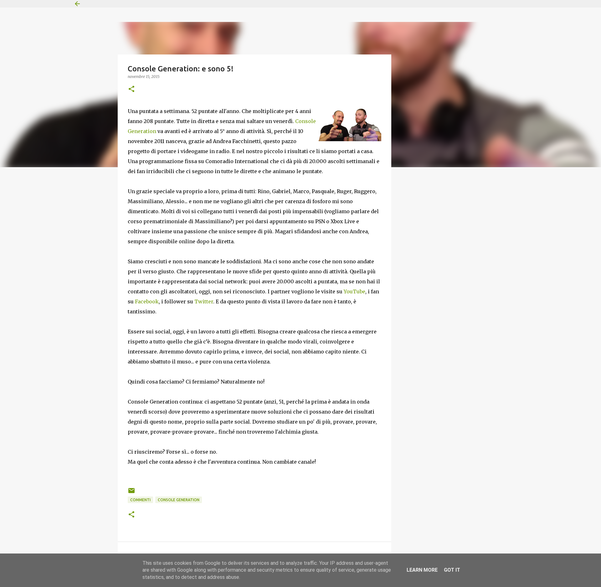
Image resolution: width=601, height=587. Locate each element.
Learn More (422, 570)
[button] (131, 89)
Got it (452, 570)
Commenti (140, 500)
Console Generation (178, 500)
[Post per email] (131, 493)
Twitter (203, 301)
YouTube (354, 291)
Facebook (147, 301)
